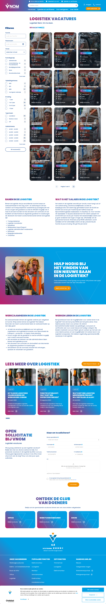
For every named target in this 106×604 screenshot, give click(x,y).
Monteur (34, 571)
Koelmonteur (36, 578)
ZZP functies (60, 559)
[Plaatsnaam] (15, 44)
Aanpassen (92, 594)
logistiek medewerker (71, 212)
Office (12, 574)
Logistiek (12, 578)
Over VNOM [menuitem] (74, 9)
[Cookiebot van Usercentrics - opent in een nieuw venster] (10, 601)
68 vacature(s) (15, 149)
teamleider (61, 214)
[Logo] (12, 7)
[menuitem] (53, 5)
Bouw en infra (14, 571)
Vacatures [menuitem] (31, 9)
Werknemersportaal (83, 571)
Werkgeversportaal (82, 574)
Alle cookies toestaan (93, 589)
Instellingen (23, 599)
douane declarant (74, 214)
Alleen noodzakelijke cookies (93, 600)
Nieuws (78, 563)
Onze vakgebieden (18, 559)
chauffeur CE (85, 212)
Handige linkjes (83, 559)
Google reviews (57, 550)
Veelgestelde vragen (83, 567)
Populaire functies (41, 559)
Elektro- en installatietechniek (20, 567)
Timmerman (58, 563)
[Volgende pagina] (73, 186)
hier (77, 593)
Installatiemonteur (38, 582)
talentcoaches (60, 324)
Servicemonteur (37, 574)
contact (86, 330)
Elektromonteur (37, 563)
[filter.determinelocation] (24, 44)
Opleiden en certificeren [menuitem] (45, 9)
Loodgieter (35, 567)
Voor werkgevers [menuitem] (62, 9)
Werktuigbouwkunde (17, 563)
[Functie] (15, 36)
